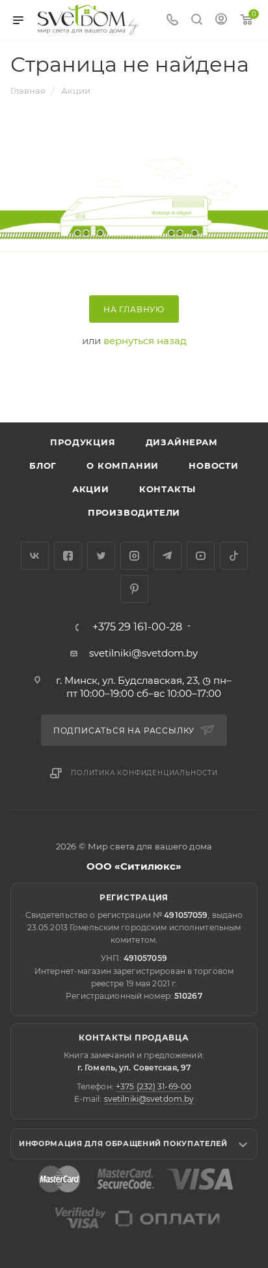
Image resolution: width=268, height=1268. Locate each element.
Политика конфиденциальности (144, 773)
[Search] (196, 20)
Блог (43, 465)
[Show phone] (172, 20)
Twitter (101, 556)
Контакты (167, 489)
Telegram (167, 556)
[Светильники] (88, 19)
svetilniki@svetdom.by (143, 653)
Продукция (82, 442)
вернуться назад (145, 340)
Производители (134, 512)
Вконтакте (35, 556)
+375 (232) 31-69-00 (153, 1086)
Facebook (68, 556)
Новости (214, 465)
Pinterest (134, 589)
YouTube (201, 556)
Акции (90, 489)
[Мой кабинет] (221, 20)
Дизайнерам (182, 442)
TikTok (234, 556)
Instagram (134, 556)
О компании (123, 465)
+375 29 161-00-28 (137, 627)
